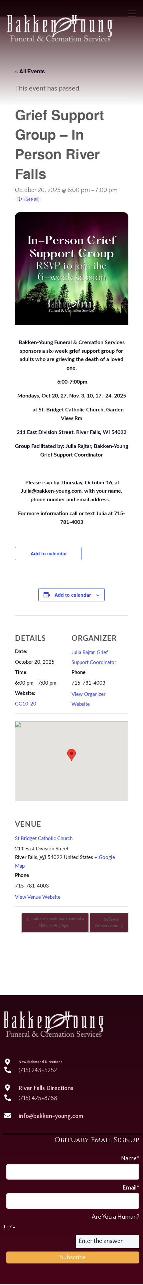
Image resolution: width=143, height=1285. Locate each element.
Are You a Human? (72, 1222)
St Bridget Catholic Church (43, 838)
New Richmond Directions (41, 1062)
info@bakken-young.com (51, 1116)
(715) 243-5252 (38, 1070)
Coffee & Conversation (107, 922)
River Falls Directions (46, 1088)
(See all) (32, 199)
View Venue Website (38, 897)
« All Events (30, 71)
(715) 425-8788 (38, 1098)
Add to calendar (49, 553)
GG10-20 (25, 704)
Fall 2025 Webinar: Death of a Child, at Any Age (58, 922)
